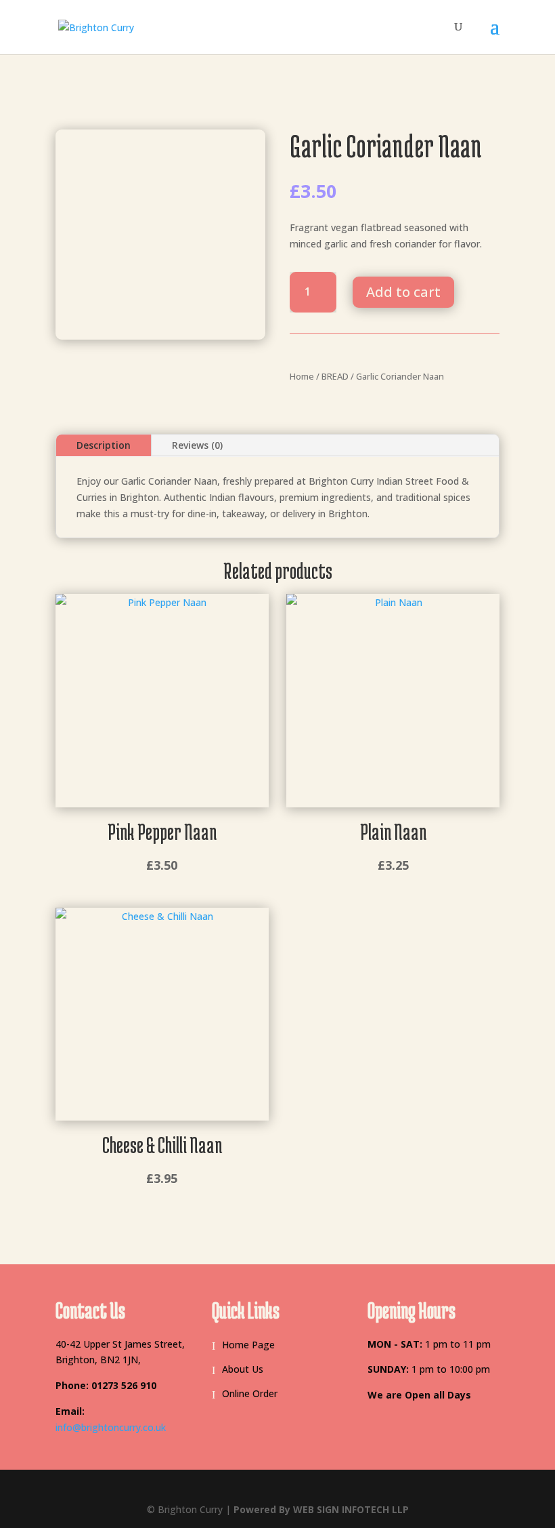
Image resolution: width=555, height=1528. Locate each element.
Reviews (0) (197, 445)
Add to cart (403, 292)
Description (103, 445)
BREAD (335, 376)
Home (302, 376)
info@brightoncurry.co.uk (111, 1427)
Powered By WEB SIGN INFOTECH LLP (321, 1509)
